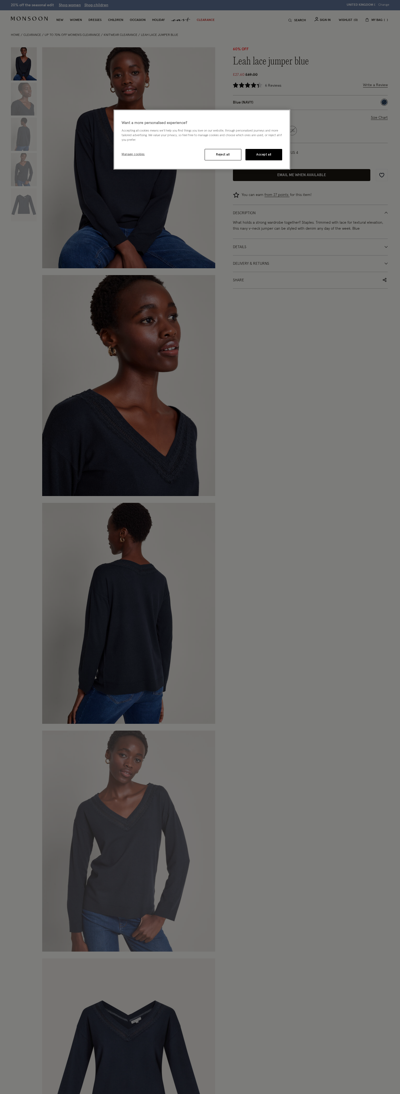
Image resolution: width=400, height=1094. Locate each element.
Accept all (263, 154)
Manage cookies (133, 154)
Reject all (223, 154)
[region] (201, 140)
